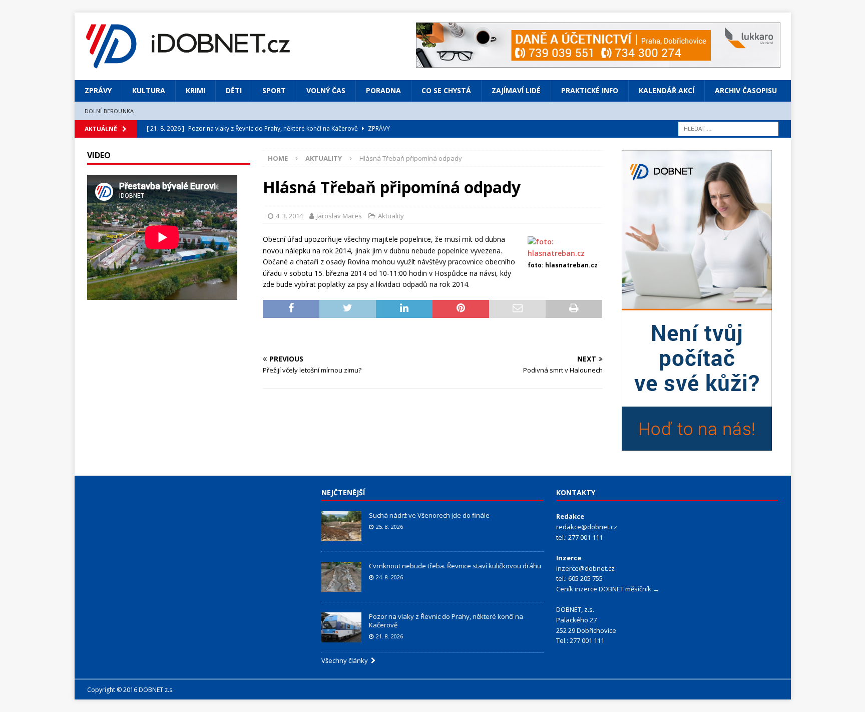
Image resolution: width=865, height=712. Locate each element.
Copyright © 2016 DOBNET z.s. (130, 689)
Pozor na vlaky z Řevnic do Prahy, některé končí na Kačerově (446, 620)
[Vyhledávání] (728, 128)
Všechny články (346, 660)
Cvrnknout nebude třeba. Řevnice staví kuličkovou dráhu (456, 565)
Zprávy (98, 90)
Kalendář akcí (666, 90)
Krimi (195, 90)
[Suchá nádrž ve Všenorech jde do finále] (341, 526)
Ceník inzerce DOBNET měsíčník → (607, 588)
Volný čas (325, 90)
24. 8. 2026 (389, 577)
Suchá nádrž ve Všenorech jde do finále (429, 515)
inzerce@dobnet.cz (585, 568)
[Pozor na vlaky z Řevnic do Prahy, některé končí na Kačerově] (341, 627)
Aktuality (391, 215)
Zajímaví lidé (516, 90)
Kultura (148, 90)
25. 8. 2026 (389, 526)
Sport (274, 90)
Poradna (383, 90)
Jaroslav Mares (339, 215)
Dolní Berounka (109, 111)
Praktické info (589, 90)
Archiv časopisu (746, 90)
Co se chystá (446, 90)
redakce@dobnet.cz (586, 526)
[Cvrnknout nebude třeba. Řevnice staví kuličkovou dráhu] (341, 577)
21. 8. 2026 (389, 636)
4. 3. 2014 (289, 215)
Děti (234, 90)
